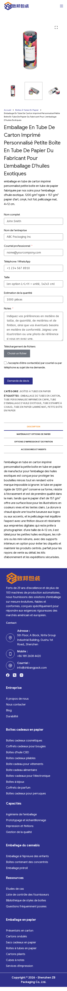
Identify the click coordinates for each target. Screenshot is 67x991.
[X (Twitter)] (14, 675)
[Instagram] (21, 675)
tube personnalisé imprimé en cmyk (26, 399)
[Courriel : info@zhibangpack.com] (10, 665)
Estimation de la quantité (18, 292)
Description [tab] (33, 426)
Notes (7, 308)
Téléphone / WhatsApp (17, 261)
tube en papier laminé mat (30, 407)
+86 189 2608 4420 (29, 656)
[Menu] (61, 6)
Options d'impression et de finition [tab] (33, 441)
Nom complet (12, 214)
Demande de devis (18, 380)
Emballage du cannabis (23, 845)
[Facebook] (7, 675)
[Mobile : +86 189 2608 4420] (10, 654)
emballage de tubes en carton (40, 395)
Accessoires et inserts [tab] (33, 449)
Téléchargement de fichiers (20, 346)
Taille (7, 277)
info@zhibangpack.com (32, 667)
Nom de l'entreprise (15, 230)
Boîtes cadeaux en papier (24, 730)
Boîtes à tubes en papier (35, 391)
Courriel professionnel (17, 245)
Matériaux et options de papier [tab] (34, 434)
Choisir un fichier (17, 353)
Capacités (13, 803)
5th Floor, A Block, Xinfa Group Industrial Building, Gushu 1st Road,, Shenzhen (36, 640)
